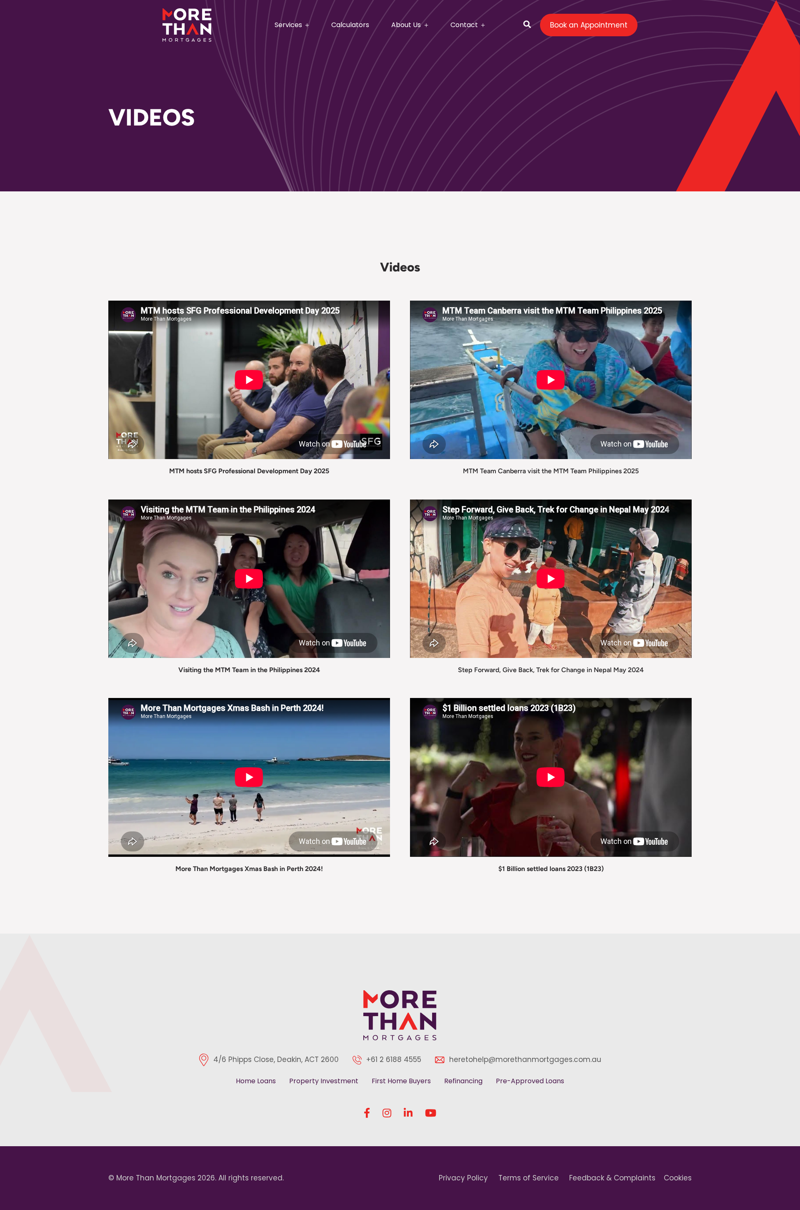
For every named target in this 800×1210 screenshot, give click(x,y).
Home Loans (256, 1081)
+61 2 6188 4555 (393, 1059)
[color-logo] (400, 1015)
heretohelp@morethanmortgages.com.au (525, 1059)
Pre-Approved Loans (530, 1081)
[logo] (187, 25)
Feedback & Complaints (612, 1178)
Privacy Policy (463, 1178)
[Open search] (527, 25)
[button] (305, 23)
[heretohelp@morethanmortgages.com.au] (442, 1060)
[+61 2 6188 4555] (359, 1059)
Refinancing (463, 1081)
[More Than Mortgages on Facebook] (367, 1113)
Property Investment (323, 1081)
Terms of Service (528, 1178)
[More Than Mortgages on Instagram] (386, 1113)
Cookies (678, 1178)
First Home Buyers (401, 1081)
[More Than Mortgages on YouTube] (430, 1113)
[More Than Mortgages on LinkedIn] (408, 1113)
